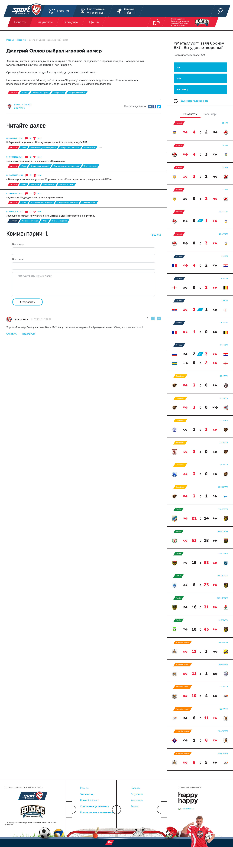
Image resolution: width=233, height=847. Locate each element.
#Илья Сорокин (66, 184)
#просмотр (89, 147)
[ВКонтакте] (150, 106)
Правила (156, 234)
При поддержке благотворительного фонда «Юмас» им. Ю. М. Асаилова (180, 22)
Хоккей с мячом (182, 642)
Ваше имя (18, 244)
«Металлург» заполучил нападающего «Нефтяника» (35, 161)
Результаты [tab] (190, 114)
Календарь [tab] (210, 114)
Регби (178, 509)
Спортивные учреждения (94, 806)
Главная (84, 788)
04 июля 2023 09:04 (14, 175)
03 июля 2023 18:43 (14, 194)
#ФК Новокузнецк (30, 221)
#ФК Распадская (59, 221)
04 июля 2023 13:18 (14, 138)
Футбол (13, 221)
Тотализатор (87, 794)
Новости (135, 788)
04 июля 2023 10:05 (14, 157)
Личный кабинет (89, 800)
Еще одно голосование (194, 100)
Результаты (137, 794)
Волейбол (180, 376)
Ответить (11, 333)
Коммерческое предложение (96, 812)
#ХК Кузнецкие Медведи (41, 202)
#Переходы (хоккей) (70, 147)
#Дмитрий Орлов (40, 92)
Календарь (136, 800)
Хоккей (13, 92)
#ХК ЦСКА (35, 184)
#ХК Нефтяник (90, 166)
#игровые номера (77, 92)
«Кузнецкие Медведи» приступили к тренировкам (34, 197)
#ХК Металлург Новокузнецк (43, 147)
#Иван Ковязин (88, 202)
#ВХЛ (23, 147)
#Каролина (59, 92)
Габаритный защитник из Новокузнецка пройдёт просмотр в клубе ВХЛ (46, 142)
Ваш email (18, 259)
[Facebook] (154, 106)
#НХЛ (24, 92)
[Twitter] (159, 106)
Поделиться (28, 333)
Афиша (135, 806)
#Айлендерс (49, 184)
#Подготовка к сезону (67, 202)
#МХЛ (23, 202)
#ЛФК (44, 221)
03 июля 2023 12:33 (14, 212)
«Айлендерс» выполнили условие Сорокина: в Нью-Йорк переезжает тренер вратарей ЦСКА (59, 179)
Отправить (27, 302)
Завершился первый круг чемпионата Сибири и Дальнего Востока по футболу (50, 215)
